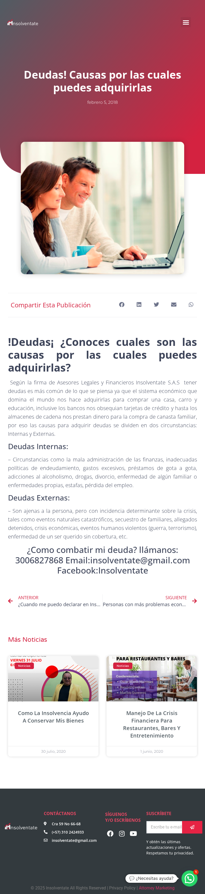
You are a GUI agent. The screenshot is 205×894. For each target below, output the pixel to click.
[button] (186, 22)
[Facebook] (110, 833)
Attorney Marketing (157, 888)
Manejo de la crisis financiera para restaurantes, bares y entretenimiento (151, 724)
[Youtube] (133, 833)
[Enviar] (192, 827)
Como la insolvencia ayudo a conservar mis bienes (53, 716)
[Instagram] (122, 833)
